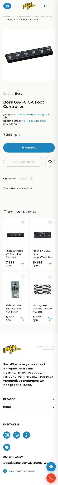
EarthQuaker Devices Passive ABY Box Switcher (42, 309)
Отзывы (25, 178)
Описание (9, 178)
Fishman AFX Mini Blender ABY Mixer (13, 308)
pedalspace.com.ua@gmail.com (27, 463)
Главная (7, 16)
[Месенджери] (51, 466)
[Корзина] (7, 6)
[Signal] (6, 447)
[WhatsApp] (26, 435)
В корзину (29, 147)
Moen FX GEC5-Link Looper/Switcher (42, 254)
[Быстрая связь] (51, 478)
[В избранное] (23, 222)
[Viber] (16, 435)
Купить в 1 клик (23, 161)
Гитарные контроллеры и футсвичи (34, 16)
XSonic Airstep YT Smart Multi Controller (14, 254)
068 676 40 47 (13, 457)
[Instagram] (6, 435)
